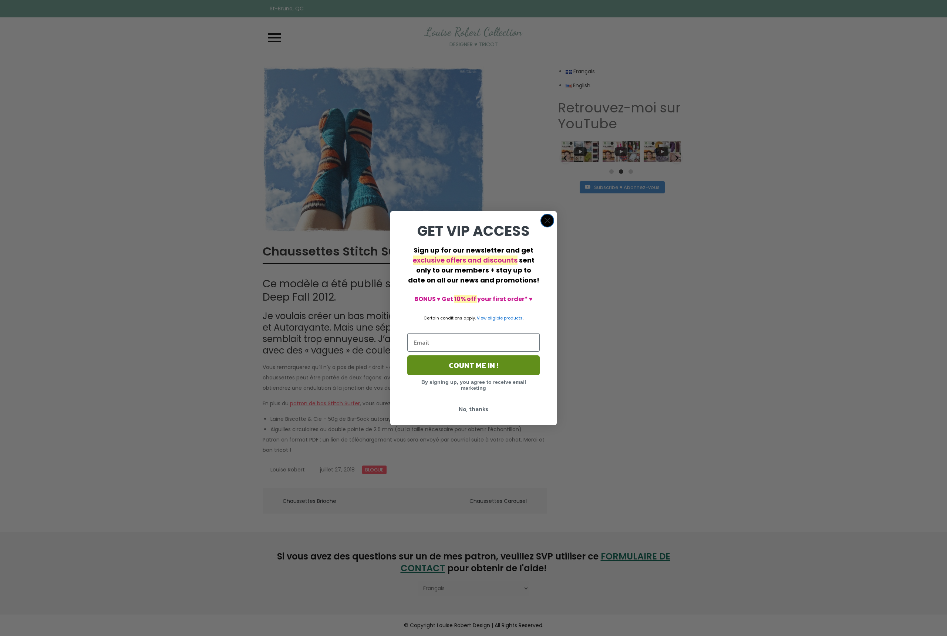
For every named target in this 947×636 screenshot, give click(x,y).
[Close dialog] (547, 220)
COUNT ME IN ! (473, 365)
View (481, 318)
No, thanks (473, 409)
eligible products (505, 318)
